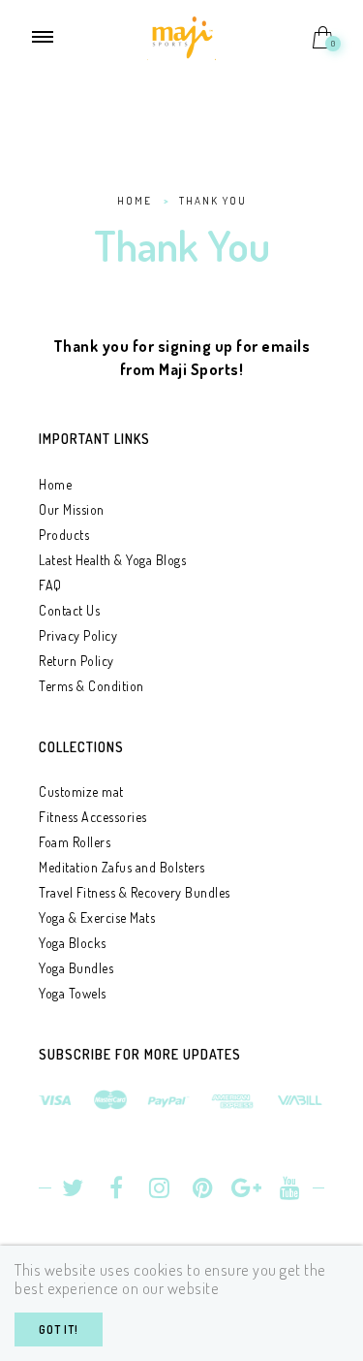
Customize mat (81, 791)
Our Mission (72, 509)
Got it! (58, 1329)
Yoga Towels (72, 993)
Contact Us (69, 610)
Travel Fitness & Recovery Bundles (134, 892)
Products (64, 534)
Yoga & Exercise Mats (97, 917)
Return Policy (76, 660)
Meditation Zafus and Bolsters (122, 867)
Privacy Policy (78, 635)
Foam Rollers (74, 842)
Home (55, 484)
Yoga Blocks (72, 942)
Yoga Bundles (76, 968)
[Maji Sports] (181, 35)
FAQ (50, 585)
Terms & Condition (91, 686)
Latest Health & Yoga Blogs (112, 560)
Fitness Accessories (93, 816)
